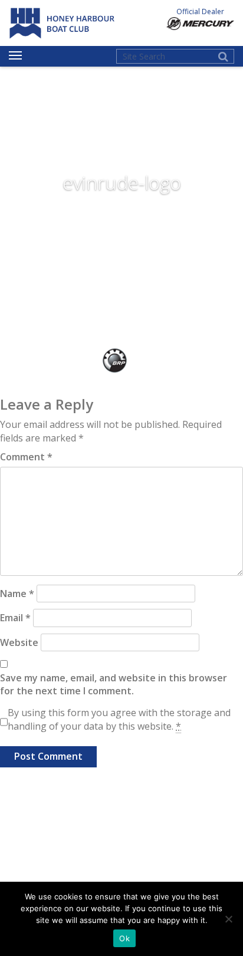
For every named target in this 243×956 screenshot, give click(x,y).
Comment (26, 456)
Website (19, 642)
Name (17, 593)
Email (15, 617)
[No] (228, 919)
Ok (124, 938)
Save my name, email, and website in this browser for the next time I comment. (113, 684)
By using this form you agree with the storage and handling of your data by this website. (119, 719)
